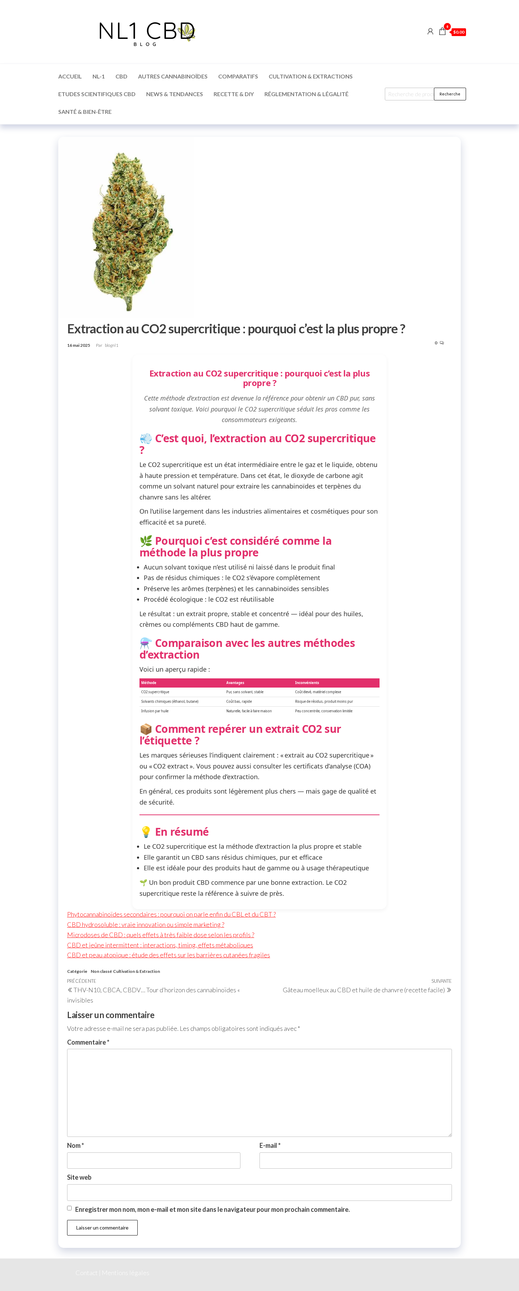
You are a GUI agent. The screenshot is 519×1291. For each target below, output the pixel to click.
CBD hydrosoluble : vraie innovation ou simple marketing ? (145, 924)
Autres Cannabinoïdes (173, 76)
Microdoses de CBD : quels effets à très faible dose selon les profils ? (160, 935)
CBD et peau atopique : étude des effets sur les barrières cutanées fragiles (168, 955)
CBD (121, 76)
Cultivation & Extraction (136, 971)
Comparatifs (238, 76)
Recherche (450, 94)
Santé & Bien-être (85, 111)
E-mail (270, 1145)
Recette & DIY (234, 93)
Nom (75, 1145)
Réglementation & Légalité (306, 93)
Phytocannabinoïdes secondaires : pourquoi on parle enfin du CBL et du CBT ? (171, 914)
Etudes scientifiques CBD (97, 93)
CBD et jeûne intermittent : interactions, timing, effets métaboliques (160, 945)
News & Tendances (174, 93)
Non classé (101, 971)
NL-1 (99, 76)
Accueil (70, 76)
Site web (79, 1177)
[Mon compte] (430, 31)
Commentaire (88, 1042)
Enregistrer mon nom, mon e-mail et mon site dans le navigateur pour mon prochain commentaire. (212, 1209)
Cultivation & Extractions (311, 76)
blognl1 (111, 345)
